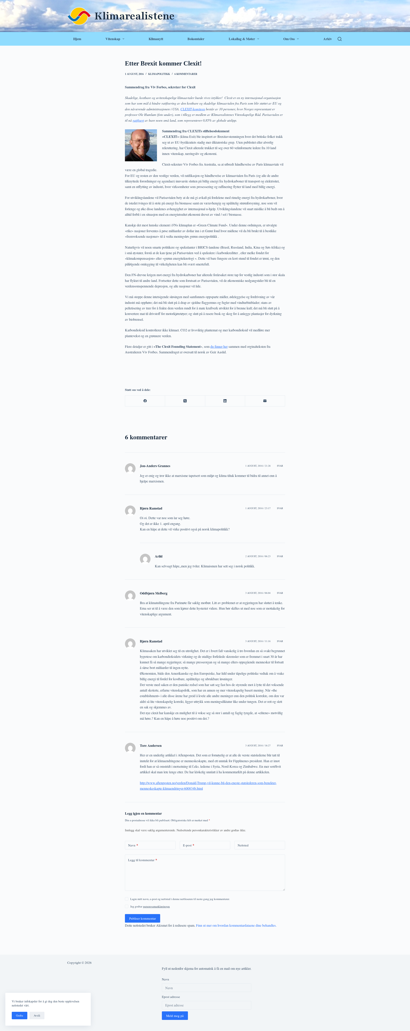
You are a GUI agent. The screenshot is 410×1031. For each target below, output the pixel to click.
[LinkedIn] (225, 401)
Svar (280, 465)
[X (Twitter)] (185, 401)
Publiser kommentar (142, 918)
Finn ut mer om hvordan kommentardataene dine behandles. (236, 925)
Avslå (37, 1015)
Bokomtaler (195, 38)
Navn (133, 845)
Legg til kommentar (142, 860)
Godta (19, 1015)
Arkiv (327, 38)
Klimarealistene (134, 16)
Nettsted (243, 845)
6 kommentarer (185, 74)
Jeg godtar (150, 906)
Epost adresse (171, 997)
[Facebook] (145, 401)
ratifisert (138, 120)
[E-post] (265, 401)
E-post (188, 845)
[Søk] (340, 39)
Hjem (77, 38)
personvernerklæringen (156, 906)
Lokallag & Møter (242, 38)
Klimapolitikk (159, 74)
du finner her (219, 346)
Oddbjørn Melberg (153, 593)
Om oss (289, 38)
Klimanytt (156, 38)
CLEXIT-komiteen (192, 109)
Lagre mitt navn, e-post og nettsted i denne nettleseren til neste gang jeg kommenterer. (180, 899)
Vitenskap (112, 38)
